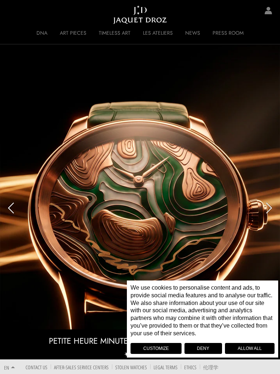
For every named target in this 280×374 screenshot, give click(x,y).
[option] (140, 201)
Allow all (250, 348)
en (6, 367)
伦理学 (210, 367)
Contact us (36, 367)
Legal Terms (165, 367)
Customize (156, 348)
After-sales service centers (81, 367)
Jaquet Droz (11, 14)
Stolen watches (131, 367)
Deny (203, 348)
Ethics (190, 367)
